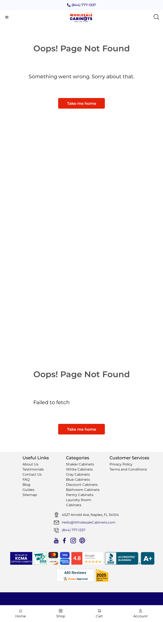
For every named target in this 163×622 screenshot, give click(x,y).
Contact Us (32, 474)
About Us (30, 464)
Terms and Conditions (128, 469)
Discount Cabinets (82, 485)
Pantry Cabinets (79, 495)
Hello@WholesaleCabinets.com (88, 522)
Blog (26, 485)
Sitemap (29, 495)
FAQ (26, 480)
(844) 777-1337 (84, 5)
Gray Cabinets (78, 474)
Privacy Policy (121, 464)
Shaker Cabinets (80, 464)
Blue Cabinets (78, 480)
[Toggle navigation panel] (6, 17)
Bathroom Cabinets (83, 490)
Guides (28, 490)
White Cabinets (79, 469)
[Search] (157, 17)
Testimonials (33, 469)
